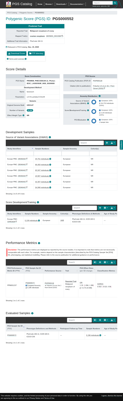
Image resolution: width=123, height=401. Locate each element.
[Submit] (115, 3)
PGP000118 (97, 81)
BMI (109, 6)
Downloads (61, 4)
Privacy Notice (35, 398)
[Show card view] (95, 262)
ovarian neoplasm (37, 36)
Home (40, 4)
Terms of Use (49, 398)
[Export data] (112, 143)
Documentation (76, 4)
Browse (49, 4)
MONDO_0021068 (54, 36)
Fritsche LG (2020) (103, 87)
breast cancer (96, 6)
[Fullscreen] (106, 143)
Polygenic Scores (26, 13)
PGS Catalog (12, 13)
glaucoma (104, 6)
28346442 (22, 159)
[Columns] (105, 208)
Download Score (17, 53)
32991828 (11, 222)
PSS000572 (30, 283)
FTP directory (37, 53)
